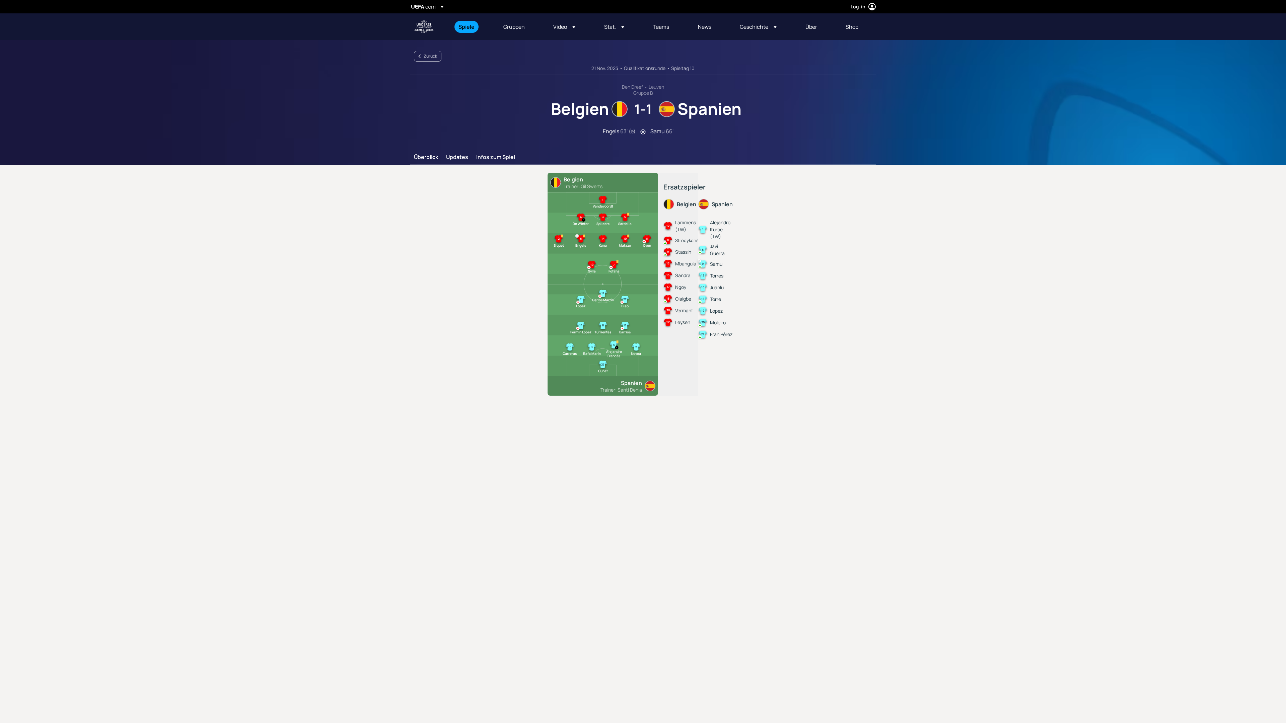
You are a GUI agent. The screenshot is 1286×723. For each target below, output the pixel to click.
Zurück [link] (430, 56)
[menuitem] (472, 26)
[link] (466, 26)
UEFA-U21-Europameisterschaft (424, 26)
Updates (457, 157)
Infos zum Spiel (495, 157)
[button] (564, 26)
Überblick (426, 157)
